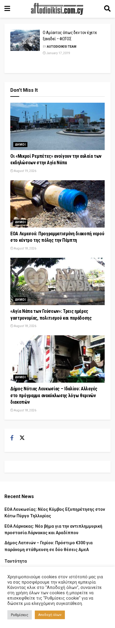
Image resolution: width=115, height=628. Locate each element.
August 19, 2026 (24, 171)
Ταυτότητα (15, 561)
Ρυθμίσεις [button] (19, 615)
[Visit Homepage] (57, 9)
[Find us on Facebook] (12, 438)
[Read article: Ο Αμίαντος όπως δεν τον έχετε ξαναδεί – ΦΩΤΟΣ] (25, 40)
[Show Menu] (7, 9)
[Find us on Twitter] (22, 438)
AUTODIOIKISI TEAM (61, 46)
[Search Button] (107, 9)
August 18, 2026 (24, 248)
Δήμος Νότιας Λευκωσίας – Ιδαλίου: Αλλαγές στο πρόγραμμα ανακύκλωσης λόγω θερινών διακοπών (53, 395)
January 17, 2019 (58, 53)
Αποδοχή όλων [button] (49, 615)
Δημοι (20, 144)
